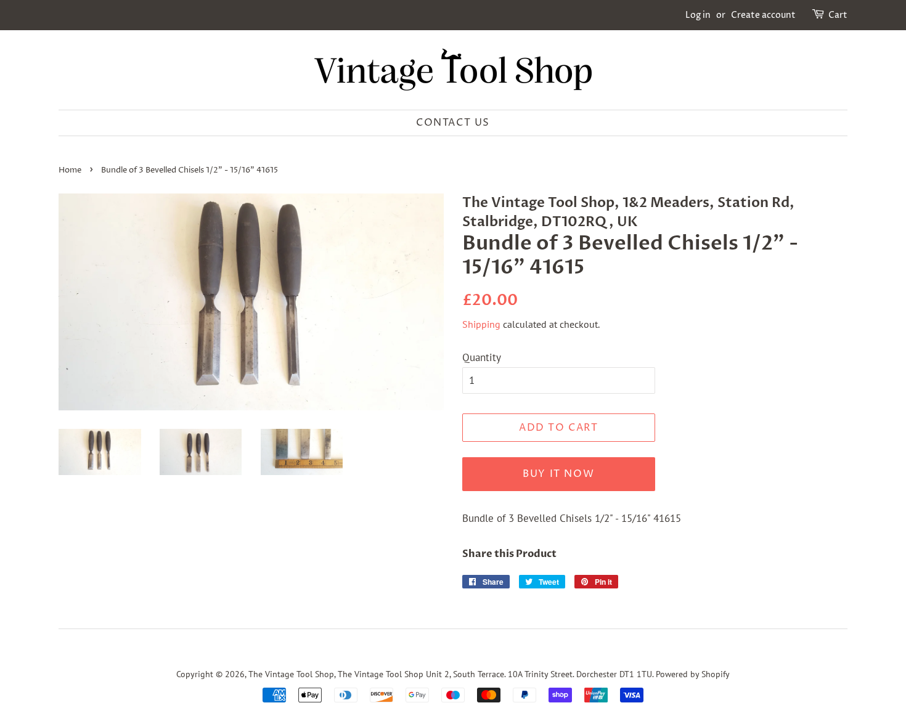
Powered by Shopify (693, 674)
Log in (698, 15)
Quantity (481, 357)
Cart (837, 15)
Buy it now (558, 474)
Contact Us (453, 122)
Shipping (481, 324)
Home (70, 170)
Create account (763, 15)
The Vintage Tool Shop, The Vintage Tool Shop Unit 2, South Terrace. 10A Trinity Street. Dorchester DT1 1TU (450, 674)
